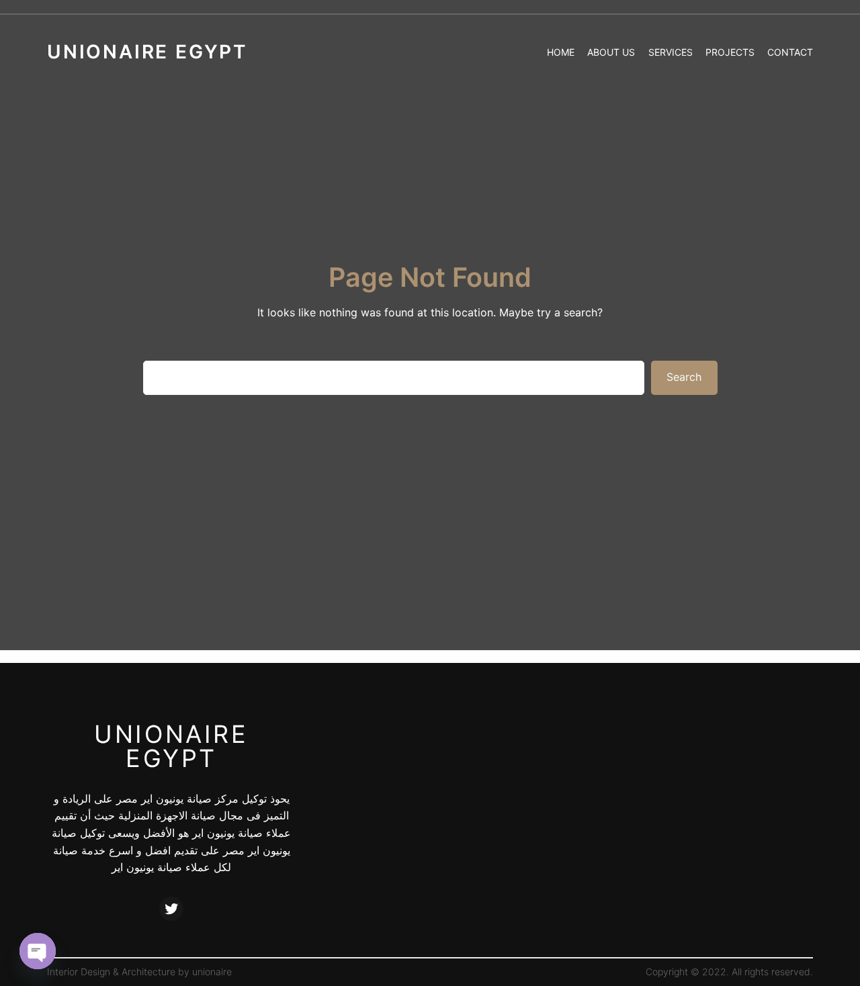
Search (683, 377)
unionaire (212, 971)
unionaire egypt (171, 746)
